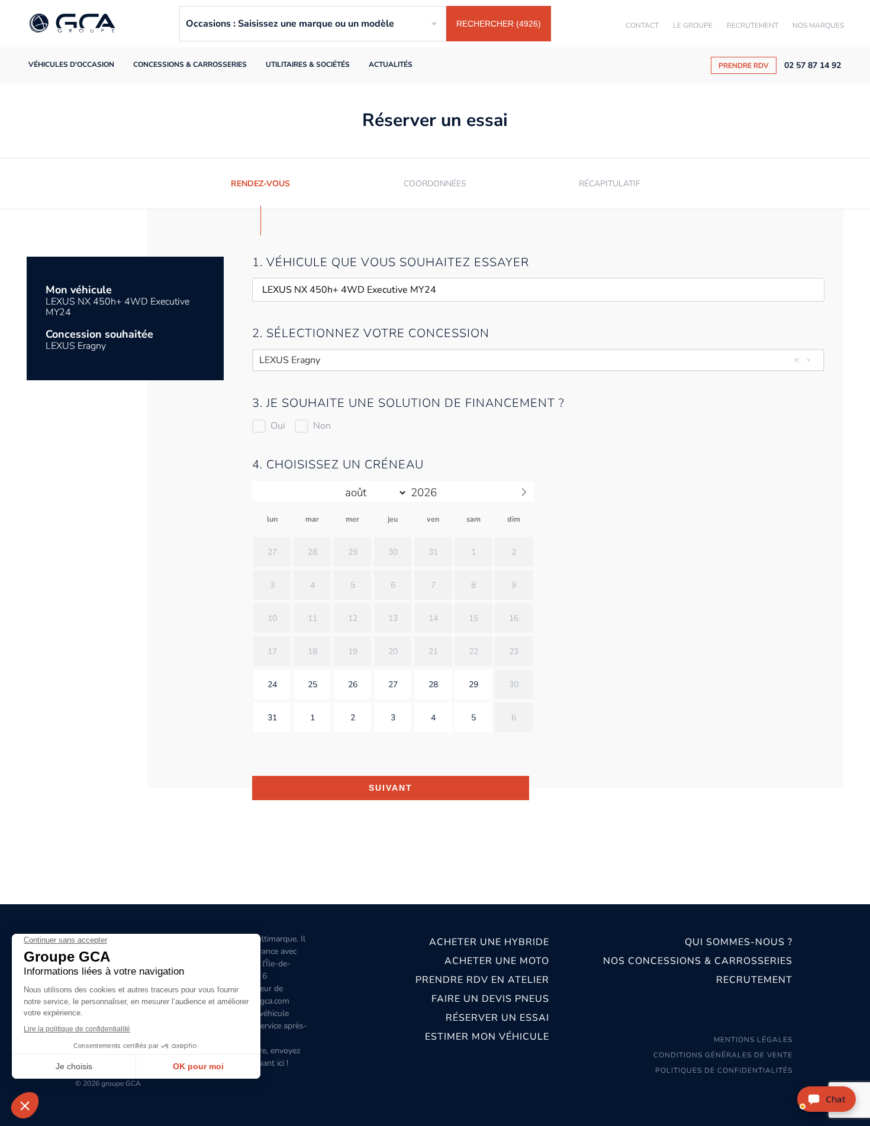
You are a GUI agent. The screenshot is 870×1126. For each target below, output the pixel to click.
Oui (277, 425)
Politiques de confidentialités (723, 1070)
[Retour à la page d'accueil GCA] (72, 24)
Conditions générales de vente (722, 1055)
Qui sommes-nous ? (738, 942)
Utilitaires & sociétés (308, 64)
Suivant (391, 787)
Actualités (391, 64)
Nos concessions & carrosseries (697, 961)
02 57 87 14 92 (812, 65)
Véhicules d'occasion (71, 64)
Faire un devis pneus (490, 998)
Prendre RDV (743, 65)
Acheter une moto (496, 961)
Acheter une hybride (489, 942)
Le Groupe (693, 25)
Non (322, 425)
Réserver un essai (497, 1017)
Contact (642, 25)
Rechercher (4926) (498, 23)
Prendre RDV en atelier (482, 979)
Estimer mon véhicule (487, 1036)
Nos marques (818, 25)
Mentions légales (753, 1039)
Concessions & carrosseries (190, 64)
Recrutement (752, 25)
